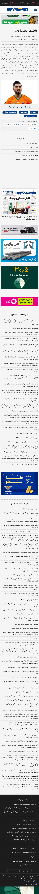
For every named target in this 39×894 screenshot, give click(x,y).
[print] (9, 107)
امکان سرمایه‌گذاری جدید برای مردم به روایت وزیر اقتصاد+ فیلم (20, 672)
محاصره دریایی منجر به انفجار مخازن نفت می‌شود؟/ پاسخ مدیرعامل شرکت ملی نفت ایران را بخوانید (20, 633)
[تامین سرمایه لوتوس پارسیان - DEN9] (19, 277)
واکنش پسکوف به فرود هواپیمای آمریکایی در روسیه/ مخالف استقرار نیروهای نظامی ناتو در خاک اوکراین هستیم (19, 520)
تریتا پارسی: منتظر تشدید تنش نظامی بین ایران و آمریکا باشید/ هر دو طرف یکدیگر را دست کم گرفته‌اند (21, 416)
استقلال (33, 112)
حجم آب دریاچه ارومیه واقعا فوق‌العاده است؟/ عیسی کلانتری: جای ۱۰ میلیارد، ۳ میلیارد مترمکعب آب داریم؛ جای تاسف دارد (20, 378)
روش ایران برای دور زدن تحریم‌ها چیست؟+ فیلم (23, 751)
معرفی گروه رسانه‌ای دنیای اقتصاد (24, 804)
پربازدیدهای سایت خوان (19, 314)
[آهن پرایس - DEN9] (19, 250)
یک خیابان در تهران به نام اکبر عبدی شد (26, 692)
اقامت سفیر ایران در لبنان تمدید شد (27, 614)
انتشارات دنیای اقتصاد (27, 821)
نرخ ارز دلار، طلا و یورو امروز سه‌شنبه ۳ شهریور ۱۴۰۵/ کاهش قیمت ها (21, 557)
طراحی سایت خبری (30, 884)
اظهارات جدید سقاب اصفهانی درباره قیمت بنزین (23, 688)
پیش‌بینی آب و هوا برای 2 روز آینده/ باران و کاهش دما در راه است (20, 730)
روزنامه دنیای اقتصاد (28, 808)
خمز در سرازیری (33, 147)
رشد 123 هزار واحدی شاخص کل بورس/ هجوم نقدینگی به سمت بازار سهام (20, 619)
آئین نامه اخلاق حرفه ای (27, 865)
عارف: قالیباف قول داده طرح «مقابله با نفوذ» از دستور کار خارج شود (20, 346)
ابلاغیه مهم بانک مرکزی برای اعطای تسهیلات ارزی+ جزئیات (20, 710)
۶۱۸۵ (29, 36)
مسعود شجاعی (30, 116)
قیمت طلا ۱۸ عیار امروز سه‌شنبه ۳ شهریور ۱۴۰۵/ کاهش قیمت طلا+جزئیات (21, 580)
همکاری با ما (16, 852)
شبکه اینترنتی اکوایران (11, 808)
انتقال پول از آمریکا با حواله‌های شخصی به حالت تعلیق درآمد (21, 683)
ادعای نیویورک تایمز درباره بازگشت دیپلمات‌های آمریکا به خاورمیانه (21, 526)
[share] (15, 871)
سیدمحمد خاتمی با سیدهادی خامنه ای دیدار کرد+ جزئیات (20, 552)
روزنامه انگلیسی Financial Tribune (24, 840)
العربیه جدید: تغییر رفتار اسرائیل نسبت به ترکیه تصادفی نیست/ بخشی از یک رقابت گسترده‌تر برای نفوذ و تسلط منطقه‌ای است (21, 716)
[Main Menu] (35, 10)
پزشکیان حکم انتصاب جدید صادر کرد (26, 624)
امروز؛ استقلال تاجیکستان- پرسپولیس (26, 151)
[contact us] (11, 871)
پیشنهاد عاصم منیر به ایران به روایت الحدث (25, 628)
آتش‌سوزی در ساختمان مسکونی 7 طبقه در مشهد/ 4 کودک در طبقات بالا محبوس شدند (20, 746)
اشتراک (14, 849)
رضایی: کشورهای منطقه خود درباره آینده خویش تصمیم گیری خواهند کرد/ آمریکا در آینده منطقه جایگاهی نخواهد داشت (20, 587)
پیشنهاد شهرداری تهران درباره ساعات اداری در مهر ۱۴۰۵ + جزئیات (20, 428)
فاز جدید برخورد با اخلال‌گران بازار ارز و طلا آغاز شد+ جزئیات (20, 610)
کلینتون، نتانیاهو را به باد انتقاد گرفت (26, 531)
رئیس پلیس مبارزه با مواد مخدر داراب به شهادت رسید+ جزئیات (21, 514)
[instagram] (31, 871)
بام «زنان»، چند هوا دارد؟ (30, 143)
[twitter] (21, 107)
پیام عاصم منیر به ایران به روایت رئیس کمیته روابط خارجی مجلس (20, 605)
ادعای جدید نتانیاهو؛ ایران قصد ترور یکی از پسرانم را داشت (20, 452)
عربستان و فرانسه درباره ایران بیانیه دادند (25, 328)
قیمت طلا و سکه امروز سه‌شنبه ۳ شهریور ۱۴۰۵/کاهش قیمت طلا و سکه (21, 594)
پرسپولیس (23, 112)
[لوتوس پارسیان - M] (19, 890)
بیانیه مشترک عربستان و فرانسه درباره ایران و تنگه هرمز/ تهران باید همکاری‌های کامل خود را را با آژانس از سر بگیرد (20, 447)
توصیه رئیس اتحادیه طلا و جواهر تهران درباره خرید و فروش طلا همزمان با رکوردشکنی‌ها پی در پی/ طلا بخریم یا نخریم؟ (19, 406)
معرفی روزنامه (30, 861)
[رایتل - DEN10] (19, 301)
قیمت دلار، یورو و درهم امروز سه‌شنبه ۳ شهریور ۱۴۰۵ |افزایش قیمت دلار (21, 563)
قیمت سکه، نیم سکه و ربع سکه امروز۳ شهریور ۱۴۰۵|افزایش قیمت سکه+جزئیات (21, 570)
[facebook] (25, 107)
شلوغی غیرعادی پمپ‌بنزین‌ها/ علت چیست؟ (25, 411)
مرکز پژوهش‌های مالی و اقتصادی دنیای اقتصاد (20, 832)
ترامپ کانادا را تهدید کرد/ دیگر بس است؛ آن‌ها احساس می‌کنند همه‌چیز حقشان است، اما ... (21, 339)
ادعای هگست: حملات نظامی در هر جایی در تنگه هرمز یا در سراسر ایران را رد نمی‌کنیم (20, 422)
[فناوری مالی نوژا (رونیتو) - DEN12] (19, 483)
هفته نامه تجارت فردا (28, 812)
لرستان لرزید (34, 638)
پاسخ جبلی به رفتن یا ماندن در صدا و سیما (24, 464)
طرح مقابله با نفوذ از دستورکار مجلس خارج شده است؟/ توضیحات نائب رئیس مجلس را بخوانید (20, 643)
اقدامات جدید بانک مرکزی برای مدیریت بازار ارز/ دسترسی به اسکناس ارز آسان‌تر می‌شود (20, 662)
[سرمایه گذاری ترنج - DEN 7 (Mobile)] (19, 19)
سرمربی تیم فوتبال (10, 112)
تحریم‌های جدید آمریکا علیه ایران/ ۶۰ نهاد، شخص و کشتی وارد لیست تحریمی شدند (20, 352)
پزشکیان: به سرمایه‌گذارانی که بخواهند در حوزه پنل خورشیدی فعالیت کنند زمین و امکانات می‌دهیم (22, 723)
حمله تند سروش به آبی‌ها (30, 155)
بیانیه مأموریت (17, 861)
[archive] (7, 871)
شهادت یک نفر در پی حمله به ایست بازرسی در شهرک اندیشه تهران (21, 400)
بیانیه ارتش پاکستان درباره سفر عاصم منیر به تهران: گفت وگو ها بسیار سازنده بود (20, 385)
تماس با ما (31, 849)
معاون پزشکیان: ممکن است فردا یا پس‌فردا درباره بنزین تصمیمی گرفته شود (21, 333)
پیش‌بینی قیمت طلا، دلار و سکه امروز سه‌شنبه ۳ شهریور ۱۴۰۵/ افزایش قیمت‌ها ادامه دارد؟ (21, 364)
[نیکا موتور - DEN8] (19, 230)
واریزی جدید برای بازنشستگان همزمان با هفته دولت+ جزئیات (21, 370)
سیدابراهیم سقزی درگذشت (30, 509)
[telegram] (13, 107)
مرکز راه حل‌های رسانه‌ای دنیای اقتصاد (23, 836)
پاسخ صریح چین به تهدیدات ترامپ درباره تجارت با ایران (21, 696)
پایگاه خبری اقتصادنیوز (11, 812)
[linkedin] (17, 107)
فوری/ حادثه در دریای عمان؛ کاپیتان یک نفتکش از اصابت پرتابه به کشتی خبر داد (20, 358)
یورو (23, 3)
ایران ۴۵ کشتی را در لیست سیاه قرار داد (25, 438)
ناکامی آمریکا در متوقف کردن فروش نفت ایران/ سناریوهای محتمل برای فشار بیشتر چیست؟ (20, 771)
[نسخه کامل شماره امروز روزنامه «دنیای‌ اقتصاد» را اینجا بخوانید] (19, 201)
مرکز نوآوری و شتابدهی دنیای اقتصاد (23, 828)
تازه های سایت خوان (19, 503)
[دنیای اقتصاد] (17, 10)
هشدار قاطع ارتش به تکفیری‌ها (28, 600)
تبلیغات (22, 849)
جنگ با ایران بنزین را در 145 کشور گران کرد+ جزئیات (22, 741)
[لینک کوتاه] (29, 107)
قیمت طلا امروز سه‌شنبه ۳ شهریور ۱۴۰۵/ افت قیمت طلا (21, 575)
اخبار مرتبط (19, 138)
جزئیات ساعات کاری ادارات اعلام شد (27, 434)
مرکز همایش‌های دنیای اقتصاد (25, 824)
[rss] (19, 871)
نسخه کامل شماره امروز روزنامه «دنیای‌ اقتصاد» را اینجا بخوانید (19, 218)
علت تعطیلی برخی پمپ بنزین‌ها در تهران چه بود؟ (22, 700)
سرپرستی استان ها (28, 852)
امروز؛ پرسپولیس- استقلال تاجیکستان (26, 159)
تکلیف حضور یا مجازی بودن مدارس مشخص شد (23, 442)
